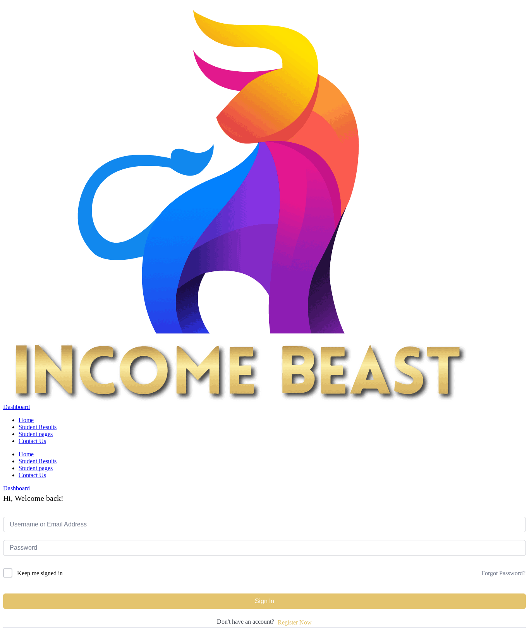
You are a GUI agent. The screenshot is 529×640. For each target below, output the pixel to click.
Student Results (38, 427)
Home (26, 420)
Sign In (264, 601)
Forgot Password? (503, 573)
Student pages (36, 434)
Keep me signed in (40, 573)
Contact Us (32, 441)
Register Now (295, 622)
